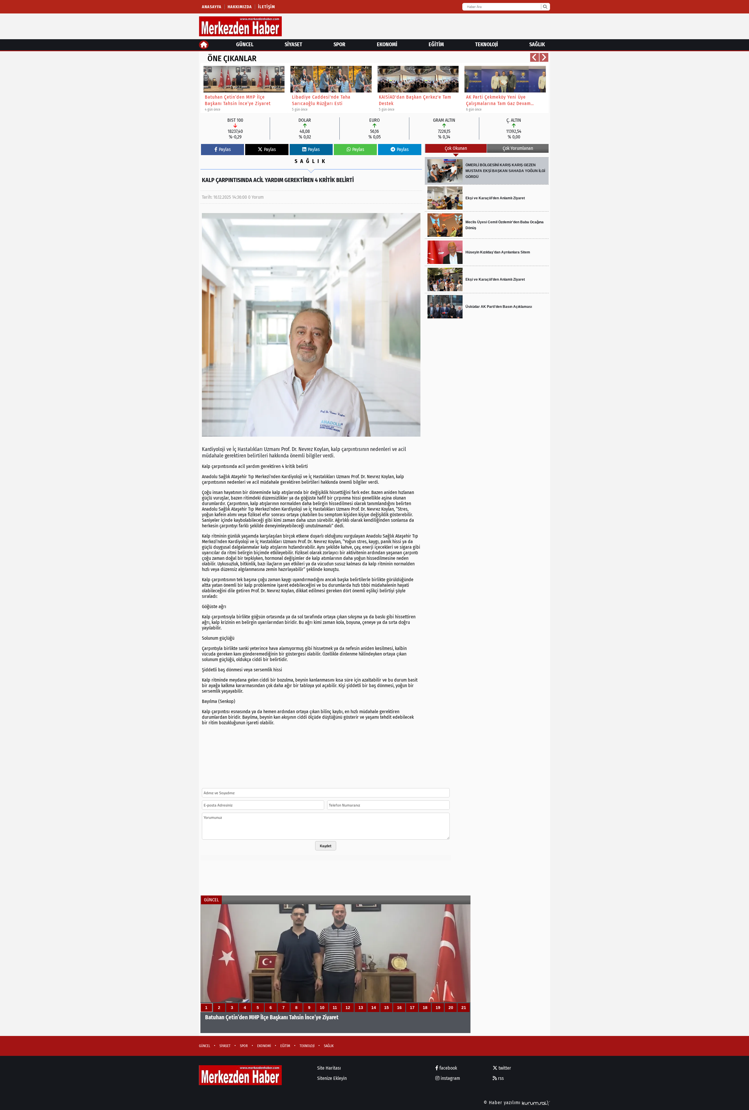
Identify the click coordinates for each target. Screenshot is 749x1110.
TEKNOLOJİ (486, 44)
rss (500, 1078)
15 (386, 1007)
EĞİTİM (436, 44)
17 (412, 1007)
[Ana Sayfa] (204, 44)
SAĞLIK (537, 44)
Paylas (225, 149)
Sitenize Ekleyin (332, 1078)
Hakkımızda (240, 6)
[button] (534, 57)
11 (335, 1007)
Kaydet (325, 846)
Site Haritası (329, 1068)
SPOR (339, 44)
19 (438, 1007)
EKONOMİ (387, 44)
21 (463, 1007)
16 (399, 1007)
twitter (504, 1068)
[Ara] (545, 6)
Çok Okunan (456, 148)
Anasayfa (211, 6)
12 (348, 1007)
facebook (447, 1068)
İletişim (266, 6)
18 (425, 1007)
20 (451, 1007)
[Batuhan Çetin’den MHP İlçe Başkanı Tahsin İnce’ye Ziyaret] (335, 968)
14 (373, 1007)
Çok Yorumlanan (518, 148)
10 (322, 1007)
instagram (449, 1078)
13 (360, 1007)
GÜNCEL (244, 44)
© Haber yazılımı (503, 1102)
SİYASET (293, 44)
